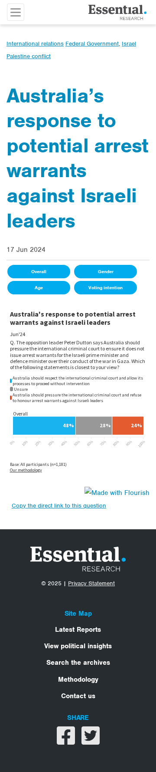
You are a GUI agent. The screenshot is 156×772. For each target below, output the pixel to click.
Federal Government (92, 43)
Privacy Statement (91, 583)
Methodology (78, 679)
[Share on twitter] (90, 741)
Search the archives (78, 662)
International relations (35, 43)
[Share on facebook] (67, 741)
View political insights (78, 646)
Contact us (78, 696)
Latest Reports (78, 629)
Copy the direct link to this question (59, 505)
